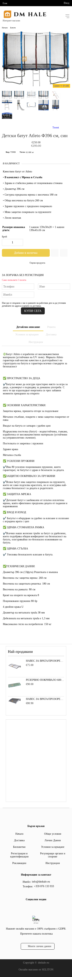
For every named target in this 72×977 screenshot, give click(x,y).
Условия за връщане (27, 334)
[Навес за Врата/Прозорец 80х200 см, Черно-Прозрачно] (14, 672)
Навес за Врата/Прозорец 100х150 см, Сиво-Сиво (45, 699)
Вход (66, 3)
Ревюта (51, 327)
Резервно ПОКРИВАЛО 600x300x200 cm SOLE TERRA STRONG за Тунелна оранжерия (45, 679)
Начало (5, 28)
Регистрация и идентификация (19, 855)
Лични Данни (53, 840)
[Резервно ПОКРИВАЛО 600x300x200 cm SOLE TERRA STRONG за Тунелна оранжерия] (14, 691)
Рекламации (19, 863)
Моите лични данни (39, 946)
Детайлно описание (28, 327)
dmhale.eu (43, 962)
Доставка (51, 334)
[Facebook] (35, 907)
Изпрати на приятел (64, 253)
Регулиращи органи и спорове (52, 855)
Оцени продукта (37, 263)
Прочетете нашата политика (36, 933)
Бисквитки (19, 846)
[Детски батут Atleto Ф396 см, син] (36, 86)
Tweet (55, 127)
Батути (13, 28)
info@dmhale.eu (41, 881)
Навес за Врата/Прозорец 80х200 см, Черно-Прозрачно (45, 660)
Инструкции (36, 342)
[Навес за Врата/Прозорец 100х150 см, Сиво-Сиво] (14, 703)
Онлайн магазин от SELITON (36, 969)
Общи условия (52, 833)
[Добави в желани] (55, 253)
